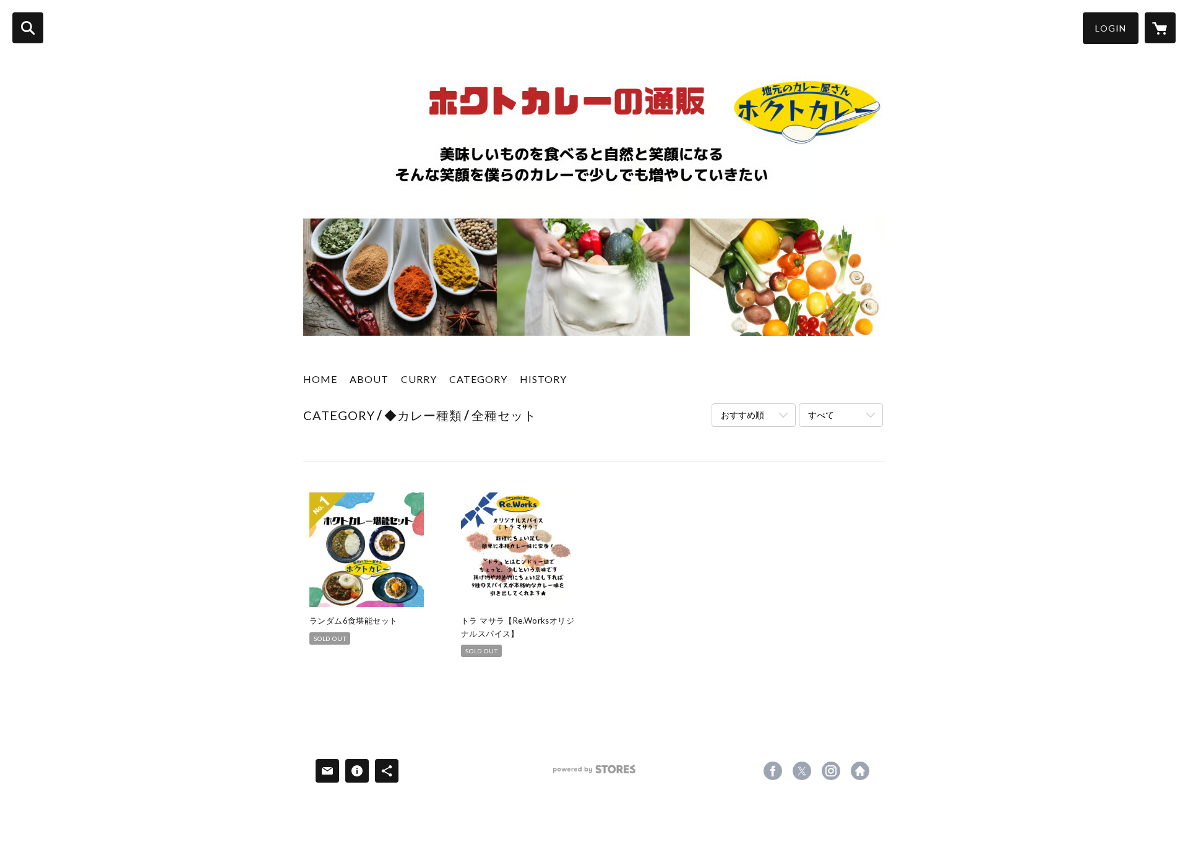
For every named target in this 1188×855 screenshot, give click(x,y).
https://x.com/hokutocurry (802, 771)
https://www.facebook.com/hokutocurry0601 (773, 771)
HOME (320, 379)
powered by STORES (594, 773)
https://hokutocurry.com (860, 771)
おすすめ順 (742, 415)
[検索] (27, 27)
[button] (1110, 28)
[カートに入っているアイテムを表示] (1160, 27)
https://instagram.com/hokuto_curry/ (831, 771)
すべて (821, 415)
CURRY (419, 379)
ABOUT (369, 379)
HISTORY (543, 379)
